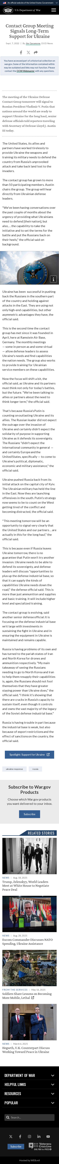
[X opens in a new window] (11, 1136)
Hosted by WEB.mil (29, 1160)
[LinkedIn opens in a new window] (39, 1136)
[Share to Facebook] (21, 53)
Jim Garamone (33, 43)
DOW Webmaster (26, 71)
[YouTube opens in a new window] (48, 1136)
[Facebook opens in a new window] (20, 1136)
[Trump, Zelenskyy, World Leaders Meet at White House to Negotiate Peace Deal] (29, 865)
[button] (53, 10)
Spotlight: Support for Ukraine (27, 754)
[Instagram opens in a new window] (29, 1136)
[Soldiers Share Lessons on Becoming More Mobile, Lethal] (29, 975)
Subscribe (29, 814)
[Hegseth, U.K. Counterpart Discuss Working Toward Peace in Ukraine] (29, 1029)
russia (35, 769)
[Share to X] (28, 53)
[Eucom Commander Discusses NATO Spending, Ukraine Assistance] (29, 920)
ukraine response (14, 769)
